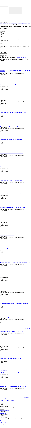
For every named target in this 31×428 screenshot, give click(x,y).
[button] (15, 18)
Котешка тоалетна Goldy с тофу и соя (7, 248)
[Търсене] (15, 10)
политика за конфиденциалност (21, 57)
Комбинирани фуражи (26, 23)
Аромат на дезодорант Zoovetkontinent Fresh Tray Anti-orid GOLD (12, 207)
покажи (1, 43)
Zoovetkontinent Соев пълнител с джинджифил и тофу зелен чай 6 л (13, 112)
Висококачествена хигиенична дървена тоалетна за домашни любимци (14, 303)
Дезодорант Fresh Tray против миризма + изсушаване (10, 126)
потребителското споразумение (4, 410)
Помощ (3, 413)
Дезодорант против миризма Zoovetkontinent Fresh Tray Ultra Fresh (13, 386)
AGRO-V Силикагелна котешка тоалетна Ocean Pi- (9, 372)
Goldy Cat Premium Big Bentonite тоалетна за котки (9, 220)
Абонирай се (2, 56)
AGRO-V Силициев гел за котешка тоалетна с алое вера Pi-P (11, 153)
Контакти (5, 413)
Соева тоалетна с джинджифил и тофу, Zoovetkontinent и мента (12, 84)
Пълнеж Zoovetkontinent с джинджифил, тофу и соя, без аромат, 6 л (13, 193)
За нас (1, 413)
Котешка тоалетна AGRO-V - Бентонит (7, 235)
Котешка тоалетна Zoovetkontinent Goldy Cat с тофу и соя (11, 139)
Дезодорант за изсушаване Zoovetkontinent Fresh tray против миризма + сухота (15, 262)
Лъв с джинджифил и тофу (5, 166)
